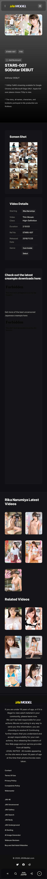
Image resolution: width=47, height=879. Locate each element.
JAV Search (9, 815)
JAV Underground (12, 825)
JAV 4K (8, 799)
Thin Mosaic (28, 217)
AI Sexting (9, 830)
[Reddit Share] (29, 864)
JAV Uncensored (12, 805)
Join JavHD (23, 873)
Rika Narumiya (29, 211)
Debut (25, 253)
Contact (8, 770)
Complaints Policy (12, 786)
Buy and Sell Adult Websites (16, 845)
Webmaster (9, 791)
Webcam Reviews (12, 840)
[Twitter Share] (17, 864)
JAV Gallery (9, 810)
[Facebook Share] (23, 864)
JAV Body (9, 820)
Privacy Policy (10, 781)
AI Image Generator (13, 835)
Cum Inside (27, 248)
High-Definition (29, 220)
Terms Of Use (10, 775)
